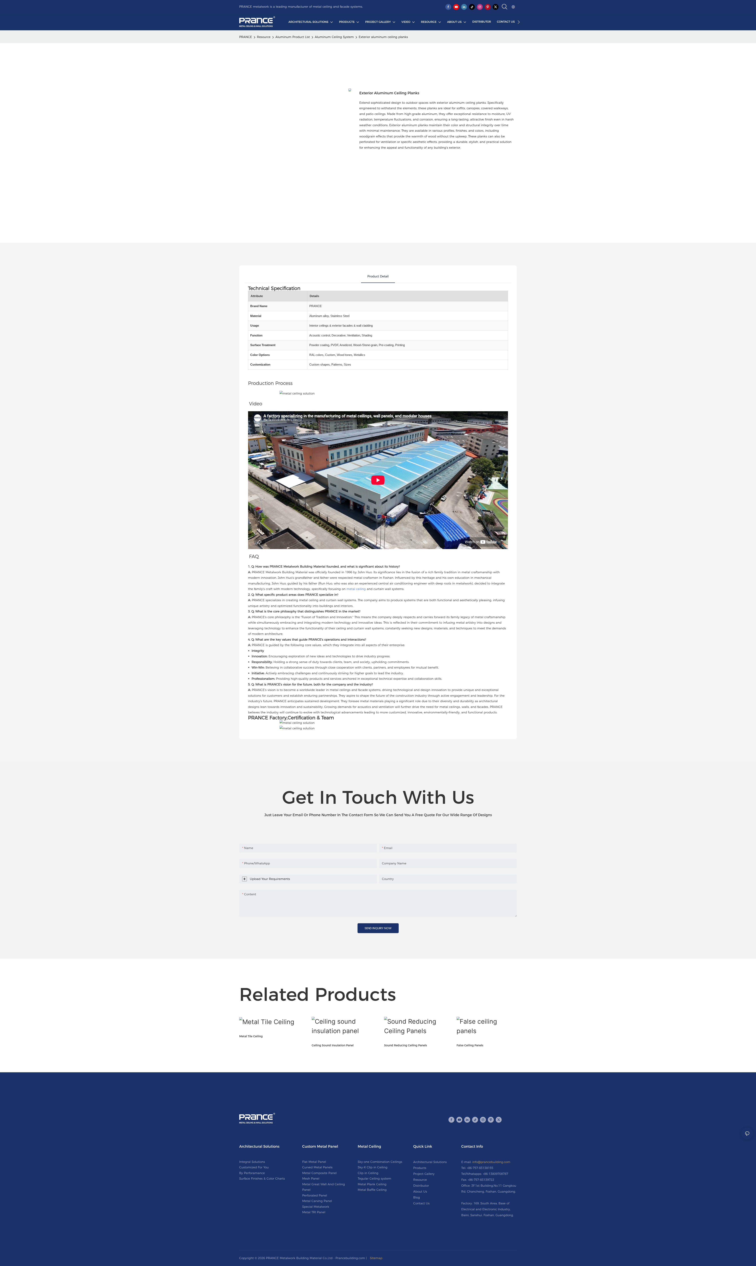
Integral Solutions (252, 1162)
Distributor (421, 1185)
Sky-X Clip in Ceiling (372, 1167)
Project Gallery (424, 1174)
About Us (420, 1191)
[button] (519, 22)
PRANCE (245, 37)
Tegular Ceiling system (374, 1178)
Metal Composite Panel (319, 1173)
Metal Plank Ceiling (372, 1184)
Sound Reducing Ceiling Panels (405, 1045)
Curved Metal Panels (317, 1167)
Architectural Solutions (430, 1162)
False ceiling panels (470, 1045)
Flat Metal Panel (314, 1162)
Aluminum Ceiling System (334, 37)
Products (419, 1168)
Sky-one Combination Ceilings (380, 1162)
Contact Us (421, 1203)
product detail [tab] (378, 276)
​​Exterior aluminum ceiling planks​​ (383, 37)
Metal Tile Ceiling (251, 1036)
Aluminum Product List (292, 37)
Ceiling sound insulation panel (333, 1045)
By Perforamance (252, 1173)
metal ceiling (356, 589)
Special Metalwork (315, 1207)
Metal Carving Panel (317, 1201)
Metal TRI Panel (313, 1212)
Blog (416, 1197)
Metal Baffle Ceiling (372, 1190)
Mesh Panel (310, 1178)
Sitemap (376, 1258)
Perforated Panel (314, 1195)
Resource (264, 37)
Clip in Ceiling (368, 1173)
